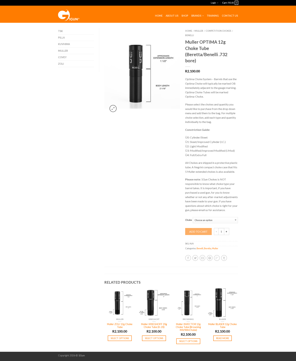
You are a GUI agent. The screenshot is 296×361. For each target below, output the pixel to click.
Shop (184, 15)
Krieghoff (154, 319)
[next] (238, 319)
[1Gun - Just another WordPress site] (78, 14)
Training (213, 15)
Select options (120, 338)
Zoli (61, 63)
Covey (62, 57)
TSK (60, 31)
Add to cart (198, 231)
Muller (63, 50)
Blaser (222, 319)
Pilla (61, 37)
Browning (188, 319)
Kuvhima (64, 44)
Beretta (207, 248)
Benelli (189, 35)
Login (213, 2)
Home (159, 15)
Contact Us (230, 15)
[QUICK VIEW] (119, 302)
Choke (188, 220)
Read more (222, 338)
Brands (196, 15)
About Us (172, 15)
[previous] (104, 319)
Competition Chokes (218, 30)
